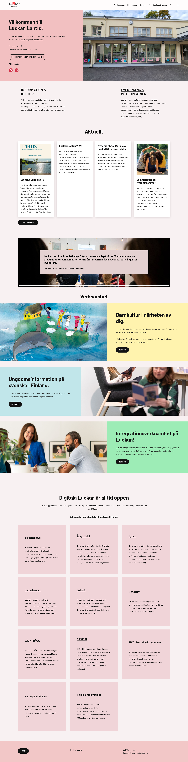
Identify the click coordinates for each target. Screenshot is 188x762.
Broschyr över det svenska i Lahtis (27, 57)
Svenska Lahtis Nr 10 (32, 179)
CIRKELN (82, 639)
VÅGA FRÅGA (32, 640)
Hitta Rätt (134, 591)
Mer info (122, 350)
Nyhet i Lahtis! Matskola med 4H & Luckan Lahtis (112, 147)
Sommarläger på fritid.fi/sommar (146, 181)
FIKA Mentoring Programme (145, 642)
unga (28, 39)
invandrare (38, 39)
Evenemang (132, 5)
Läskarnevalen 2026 (70, 145)
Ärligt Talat (83, 536)
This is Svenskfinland (89, 694)
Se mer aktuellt (28, 222)
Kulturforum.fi (33, 590)
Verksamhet (119, 5)
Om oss (143, 5)
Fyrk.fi (132, 536)
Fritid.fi (81, 590)
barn (23, 39)
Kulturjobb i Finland (36, 696)
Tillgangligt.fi (33, 537)
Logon (23, 751)
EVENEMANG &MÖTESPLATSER (133, 92)
